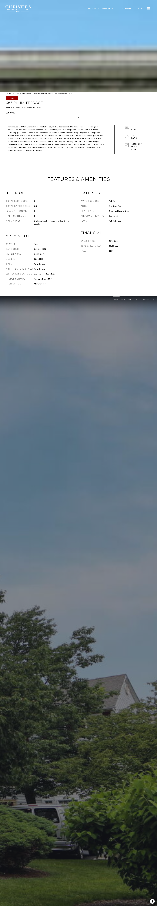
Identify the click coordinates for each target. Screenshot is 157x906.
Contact (140, 8)
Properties (93, 8)
